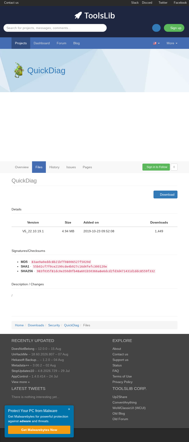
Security (54, 325)
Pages (87, 167)
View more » (21, 382)
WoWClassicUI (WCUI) (129, 408)
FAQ (115, 371)
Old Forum (120, 419)
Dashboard (42, 43)
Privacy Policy (122, 382)
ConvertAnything (124, 402)
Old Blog (118, 413)
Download (166, 194)
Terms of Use (122, 376)
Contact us (11, 2)
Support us (120, 360)
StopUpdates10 (23, 371)
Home (19, 325)
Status (117, 365)
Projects (21, 43)
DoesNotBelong (23, 349)
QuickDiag (46, 70)
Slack (134, 2)
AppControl (20, 376)
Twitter (162, 2)
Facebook (180, 2)
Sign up (175, 28)
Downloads (36, 325)
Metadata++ (20, 365)
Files (38, 167)
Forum (61, 43)
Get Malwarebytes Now (39, 430)
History (54, 167)
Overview (22, 167)
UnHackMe (20, 354)
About (116, 349)
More (170, 43)
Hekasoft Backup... (25, 360)
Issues (71, 167)
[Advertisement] (94, 126)
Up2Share (119, 397)
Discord (147, 2)
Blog (76, 43)
